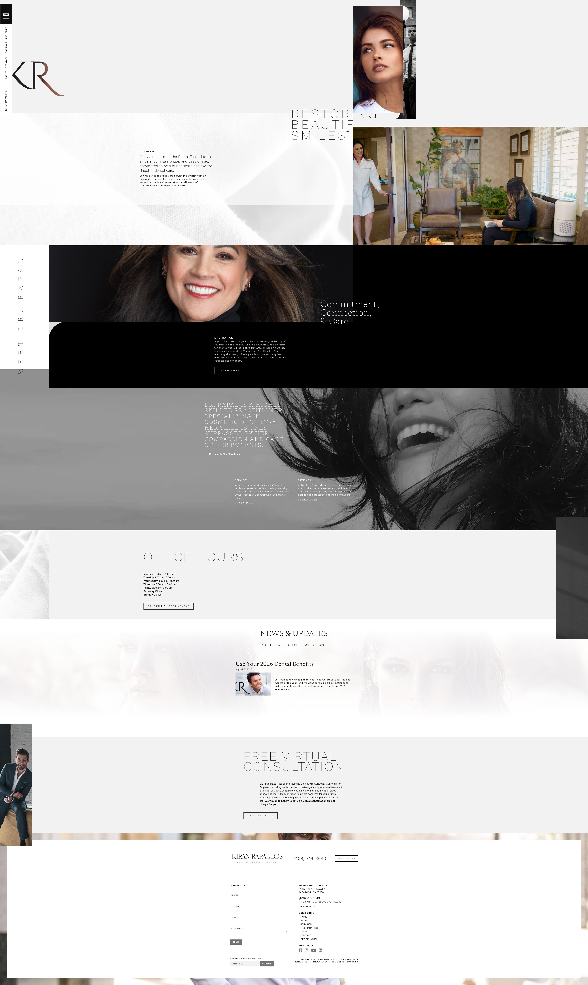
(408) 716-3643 (310, 858)
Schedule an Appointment (168, 606)
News (303, 931)
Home (303, 916)
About (6, 75)
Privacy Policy (320, 962)
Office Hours (309, 939)
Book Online (346, 858)
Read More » (282, 689)
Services (6, 62)
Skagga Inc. (352, 962)
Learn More (229, 370)
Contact (6, 47)
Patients (6, 33)
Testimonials (309, 928)
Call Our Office (260, 815)
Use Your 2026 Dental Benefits (275, 663)
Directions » (307, 906)
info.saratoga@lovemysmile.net (321, 901)
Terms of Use (301, 962)
